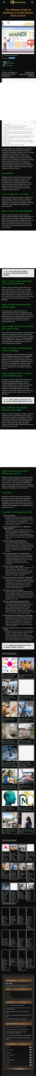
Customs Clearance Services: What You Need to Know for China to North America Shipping (29, 922)
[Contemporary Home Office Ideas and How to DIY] (13, 953)
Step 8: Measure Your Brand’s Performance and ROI (18, 141)
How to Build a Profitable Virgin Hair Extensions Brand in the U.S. (26, 831)
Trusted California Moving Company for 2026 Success (9, 786)
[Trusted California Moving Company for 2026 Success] (9, 776)
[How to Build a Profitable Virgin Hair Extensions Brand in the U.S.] (26, 820)
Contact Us (8, 994)
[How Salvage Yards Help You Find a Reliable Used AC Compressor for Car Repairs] (9, 753)
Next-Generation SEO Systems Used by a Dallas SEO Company (9, 698)
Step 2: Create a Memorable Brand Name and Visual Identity (18, 129)
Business (12, 58)
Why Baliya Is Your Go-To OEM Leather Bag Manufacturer (5, 941)
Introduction (7, 124)
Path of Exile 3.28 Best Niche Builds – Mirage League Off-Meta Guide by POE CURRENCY (26, 764)
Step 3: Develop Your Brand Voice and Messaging (18, 131)
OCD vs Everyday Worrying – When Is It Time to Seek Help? (13, 942)
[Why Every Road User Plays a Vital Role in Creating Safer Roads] (26, 665)
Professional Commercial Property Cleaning (26, 74)
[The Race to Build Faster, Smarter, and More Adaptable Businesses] (26, 687)
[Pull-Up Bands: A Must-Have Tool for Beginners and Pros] (22, 911)
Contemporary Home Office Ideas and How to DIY (13, 961)
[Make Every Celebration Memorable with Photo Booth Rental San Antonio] (26, 709)
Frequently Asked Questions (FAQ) (14, 144)
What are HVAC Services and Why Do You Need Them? (8, 720)
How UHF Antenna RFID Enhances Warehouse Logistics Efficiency (29, 942)
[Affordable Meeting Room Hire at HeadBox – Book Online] (13, 911)
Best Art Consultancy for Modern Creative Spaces (8, 741)
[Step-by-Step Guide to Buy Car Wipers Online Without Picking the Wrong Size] (22, 933)
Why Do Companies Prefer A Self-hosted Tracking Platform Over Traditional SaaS (5, 964)
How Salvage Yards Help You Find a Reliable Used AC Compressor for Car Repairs (9, 764)
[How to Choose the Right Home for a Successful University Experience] (9, 665)
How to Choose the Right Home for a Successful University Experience (9, 676)
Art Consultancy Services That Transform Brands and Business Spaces (9, 831)
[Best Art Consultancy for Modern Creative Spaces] (9, 731)
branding (4, 166)
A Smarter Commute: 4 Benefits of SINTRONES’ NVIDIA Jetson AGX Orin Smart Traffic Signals (22, 964)
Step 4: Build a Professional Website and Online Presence (17, 134)
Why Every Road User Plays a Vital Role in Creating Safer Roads (26, 676)
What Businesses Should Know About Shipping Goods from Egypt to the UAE (26, 742)
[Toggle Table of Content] (34, 122)
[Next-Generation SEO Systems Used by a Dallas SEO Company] (9, 687)
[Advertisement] (18, 101)
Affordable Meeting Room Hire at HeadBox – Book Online (13, 919)
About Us (8, 992)
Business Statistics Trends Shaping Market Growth (25, 808)
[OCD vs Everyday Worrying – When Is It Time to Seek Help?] (13, 933)
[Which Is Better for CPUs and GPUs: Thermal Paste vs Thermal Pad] (5, 911)
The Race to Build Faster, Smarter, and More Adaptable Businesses (26, 698)
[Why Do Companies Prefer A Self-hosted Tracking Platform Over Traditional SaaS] (5, 953)
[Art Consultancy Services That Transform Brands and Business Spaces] (9, 820)
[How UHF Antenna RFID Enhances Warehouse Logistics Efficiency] (30, 933)
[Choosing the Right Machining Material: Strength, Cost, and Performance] (30, 953)
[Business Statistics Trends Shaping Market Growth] (26, 798)
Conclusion (8, 143)
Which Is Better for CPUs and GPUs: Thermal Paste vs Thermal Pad (5, 920)
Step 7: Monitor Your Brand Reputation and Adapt (18, 140)
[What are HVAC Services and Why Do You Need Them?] (9, 709)
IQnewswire (6, 61)
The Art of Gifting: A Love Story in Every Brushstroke (9, 74)
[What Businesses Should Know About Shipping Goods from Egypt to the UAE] (26, 731)
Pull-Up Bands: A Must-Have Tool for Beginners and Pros (21, 919)
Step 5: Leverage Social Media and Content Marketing (19, 136)
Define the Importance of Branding (17, 126)
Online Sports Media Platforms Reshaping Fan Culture (8, 809)
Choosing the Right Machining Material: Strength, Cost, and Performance (30, 962)
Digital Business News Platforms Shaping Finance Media (25, 787)
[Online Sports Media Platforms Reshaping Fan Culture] (9, 798)
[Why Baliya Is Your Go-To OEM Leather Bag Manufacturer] (5, 933)
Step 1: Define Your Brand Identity (13, 127)
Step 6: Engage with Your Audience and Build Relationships (17, 138)
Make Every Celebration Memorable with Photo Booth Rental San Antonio (26, 720)
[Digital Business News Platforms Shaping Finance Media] (26, 776)
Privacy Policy (9, 997)
